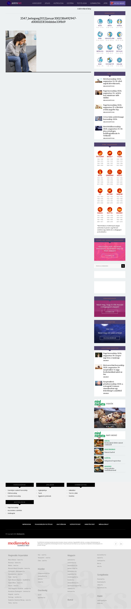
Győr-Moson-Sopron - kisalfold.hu (19, 580)
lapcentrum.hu (102, 587)
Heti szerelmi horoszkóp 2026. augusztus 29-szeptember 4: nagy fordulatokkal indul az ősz (113, 369)
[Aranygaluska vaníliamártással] (99, 468)
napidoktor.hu (72, 574)
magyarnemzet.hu (44, 573)
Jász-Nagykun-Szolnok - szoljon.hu (19, 588)
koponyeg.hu (101, 582)
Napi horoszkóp (13, 507)
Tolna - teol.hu (12, 603)
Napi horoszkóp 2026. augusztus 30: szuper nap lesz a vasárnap (112, 355)
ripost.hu (100, 557)
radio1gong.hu (102, 600)
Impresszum (26, 524)
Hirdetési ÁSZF (90, 524)
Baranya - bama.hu (14, 562)
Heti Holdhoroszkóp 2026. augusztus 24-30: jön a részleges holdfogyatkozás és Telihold (113, 131)
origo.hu (40, 582)
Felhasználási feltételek (44, 524)
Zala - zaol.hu (42, 560)
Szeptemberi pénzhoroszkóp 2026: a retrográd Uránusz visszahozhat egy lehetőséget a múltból (113, 386)
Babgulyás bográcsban (112, 461)
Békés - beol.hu (13, 565)
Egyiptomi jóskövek (44, 496)
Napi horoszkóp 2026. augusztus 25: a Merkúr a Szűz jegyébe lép (113, 107)
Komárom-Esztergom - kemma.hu (19, 591)
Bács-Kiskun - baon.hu (15, 560)
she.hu (99, 566)
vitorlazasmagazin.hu (74, 585)
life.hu (99, 563)
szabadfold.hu (42, 576)
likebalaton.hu (72, 571)
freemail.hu (100, 579)
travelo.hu (71, 580)
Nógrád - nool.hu (13, 594)
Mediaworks (21, 534)
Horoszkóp (37, 3)
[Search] (123, 266)
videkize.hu (71, 588)
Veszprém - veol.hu (44, 557)
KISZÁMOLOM (109, 255)
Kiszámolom (109, 312)
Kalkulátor (72, 490)
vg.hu (39, 594)
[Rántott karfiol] (99, 451)
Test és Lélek (82, 3)
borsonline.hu (101, 555)
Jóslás (47, 3)
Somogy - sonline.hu (14, 597)
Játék (105, 3)
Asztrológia (58, 3)
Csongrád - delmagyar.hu (16, 571)
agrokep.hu (41, 597)
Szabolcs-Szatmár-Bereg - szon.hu (19, 600)
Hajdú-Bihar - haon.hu (15, 583)
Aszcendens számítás (15, 510)
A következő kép (84, 8)
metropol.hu (101, 560)
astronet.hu (71, 560)
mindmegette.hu (73, 577)
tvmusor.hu (71, 591)
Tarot (40, 493)
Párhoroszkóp (12, 493)
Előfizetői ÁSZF (75, 524)
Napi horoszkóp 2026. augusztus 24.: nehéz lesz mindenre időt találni (112, 94)
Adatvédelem (61, 524)
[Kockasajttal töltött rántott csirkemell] (99, 443)
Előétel (107, 458)
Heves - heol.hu (13, 585)
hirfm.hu (100, 603)
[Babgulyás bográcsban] (99, 460)
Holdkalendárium (109, 338)
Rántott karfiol (109, 452)
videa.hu (100, 585)
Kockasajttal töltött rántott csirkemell (113, 444)
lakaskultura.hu (72, 565)
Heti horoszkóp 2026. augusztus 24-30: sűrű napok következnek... (112, 81)
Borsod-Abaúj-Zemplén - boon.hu (19, 568)
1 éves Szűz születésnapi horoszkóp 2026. (113, 118)
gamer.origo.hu (72, 568)
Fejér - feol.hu (12, 577)
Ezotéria (70, 3)
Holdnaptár (11, 513)
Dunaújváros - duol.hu (15, 574)
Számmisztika (95, 3)
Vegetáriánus (109, 449)
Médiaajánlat (104, 524)
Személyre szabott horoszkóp (17, 490)
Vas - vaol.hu (42, 555)
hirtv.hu (40, 579)
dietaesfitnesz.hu (73, 583)
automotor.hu (72, 562)
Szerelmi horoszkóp (14, 496)
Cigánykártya (42, 490)
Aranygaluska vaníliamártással (110, 469)
